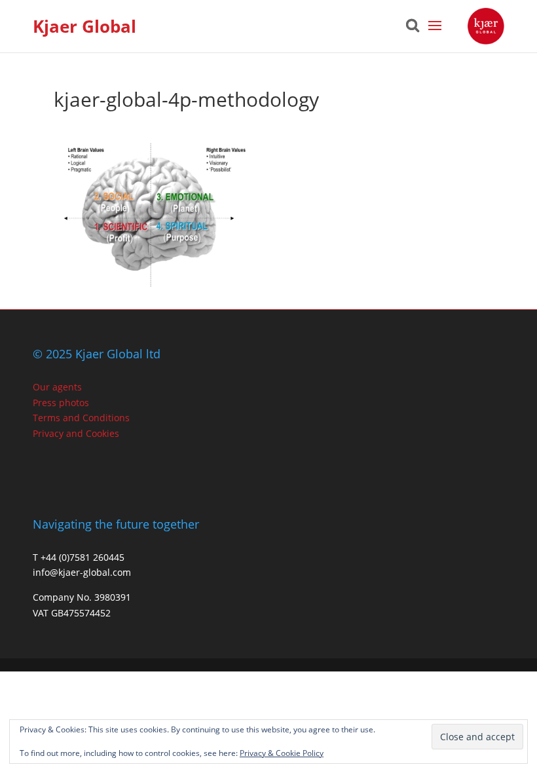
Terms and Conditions (81, 417)
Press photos (61, 402)
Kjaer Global (84, 26)
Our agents (57, 387)
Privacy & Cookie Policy (282, 753)
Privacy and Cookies (76, 433)
